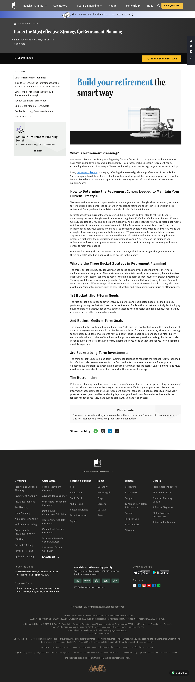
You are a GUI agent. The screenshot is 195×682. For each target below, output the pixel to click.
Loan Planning (22, 513)
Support (129, 498)
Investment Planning (26, 496)
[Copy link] (117, 431)
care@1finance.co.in (90, 639)
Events (101, 515)
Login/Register (172, 5)
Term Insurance (78, 515)
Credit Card (76, 498)
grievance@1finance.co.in (55, 642)
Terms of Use (132, 519)
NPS (72, 486)
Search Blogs (25, 57)
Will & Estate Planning (26, 519)
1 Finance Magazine (163, 507)
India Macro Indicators (165, 486)
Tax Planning (21, 507)
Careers (102, 504)
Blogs (100, 498)
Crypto (73, 521)
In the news (131, 492)
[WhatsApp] (191, 40)
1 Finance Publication (164, 522)
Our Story (102, 486)
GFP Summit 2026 (162, 492)
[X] (191, 46)
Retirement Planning (29, 23)
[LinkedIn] (191, 52)
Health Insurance (79, 509)
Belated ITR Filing (24, 545)
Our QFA (102, 509)
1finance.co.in (96, 606)
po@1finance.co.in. (118, 630)
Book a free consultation (164, 58)
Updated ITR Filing (24, 556)
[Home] (15, 23)
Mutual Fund (76, 504)
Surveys (129, 513)
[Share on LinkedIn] (110, 431)
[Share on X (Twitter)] (103, 431)
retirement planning (87, 172)
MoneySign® (104, 492)
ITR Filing (19, 539)
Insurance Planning (25, 501)
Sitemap (129, 530)
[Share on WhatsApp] (96, 431)
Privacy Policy (132, 524)
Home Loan (76, 492)
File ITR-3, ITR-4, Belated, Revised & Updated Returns (101, 14)
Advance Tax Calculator (54, 496)
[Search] (158, 5)
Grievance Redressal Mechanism (139, 642)
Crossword (130, 486)
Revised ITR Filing (24, 551)
